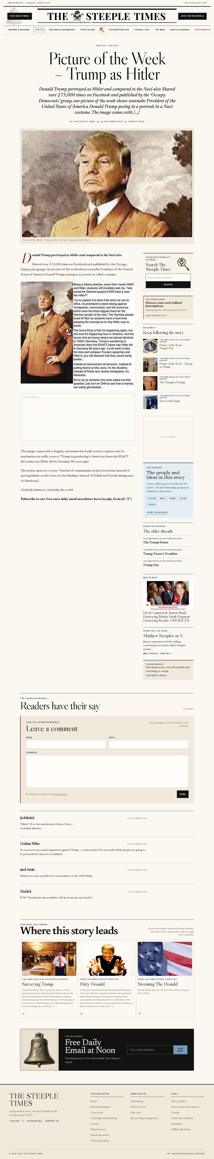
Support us (52, 1121)
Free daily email (19, 16)
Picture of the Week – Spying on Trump (175, 365)
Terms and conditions (182, 1118)
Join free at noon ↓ (157, 675)
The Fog (39, 30)
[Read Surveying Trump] (49, 959)
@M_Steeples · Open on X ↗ (157, 653)
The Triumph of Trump (172, 382)
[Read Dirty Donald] (107, 959)
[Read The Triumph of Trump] (150, 383)
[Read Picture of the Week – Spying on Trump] (150, 365)
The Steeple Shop (99, 1141)
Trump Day (151, 565)
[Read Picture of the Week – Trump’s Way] (150, 346)
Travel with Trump (169, 401)
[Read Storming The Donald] (165, 959)
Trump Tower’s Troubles (160, 554)
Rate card (136, 1113)
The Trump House (155, 542)
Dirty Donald (92, 984)
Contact (94, 1124)
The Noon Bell (34, 1121)
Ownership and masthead (103, 1118)
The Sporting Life (119, 30)
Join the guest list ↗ (156, 315)
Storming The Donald (158, 984)
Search (168, 285)
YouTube (14, 1121)
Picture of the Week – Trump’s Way (171, 346)
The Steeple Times (84, 121)
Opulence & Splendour (62, 30)
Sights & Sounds (179, 30)
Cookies (175, 1113)
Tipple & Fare (87, 30)
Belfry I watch (138, 1107)
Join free (180, 1049)
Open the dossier (157, 512)
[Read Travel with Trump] (150, 402)
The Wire (160, 30)
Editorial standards (100, 1107)
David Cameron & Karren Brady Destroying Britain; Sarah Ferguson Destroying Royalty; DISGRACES (166, 616)
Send (183, 794)
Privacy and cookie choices (185, 1107)
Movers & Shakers (19, 30)
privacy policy (60, 794)
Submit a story (98, 1129)
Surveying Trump (37, 984)
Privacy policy (178, 1101)
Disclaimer (176, 1124)
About (93, 1101)
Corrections (96, 1113)
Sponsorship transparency (144, 1118)
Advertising (137, 1101)
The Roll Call (142, 30)
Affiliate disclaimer (181, 1129)
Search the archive (100, 1135)
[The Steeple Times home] (107, 16)
